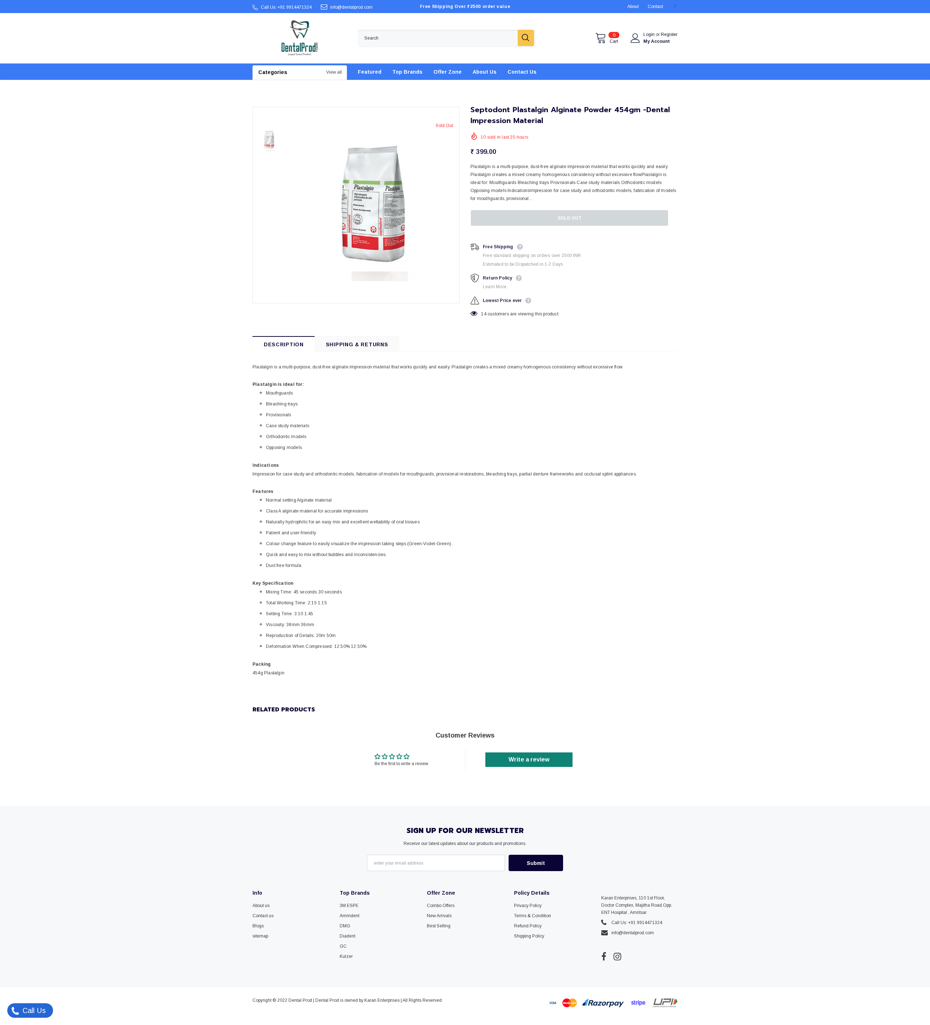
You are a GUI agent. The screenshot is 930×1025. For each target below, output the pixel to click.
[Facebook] (603, 956)
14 (483, 314)
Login (649, 34)
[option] (372, 205)
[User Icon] (635, 38)
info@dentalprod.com (351, 7)
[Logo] (299, 38)
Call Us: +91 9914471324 (286, 7)
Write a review (529, 759)
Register (669, 34)
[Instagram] (617, 956)
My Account (656, 41)
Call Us (33, 1010)
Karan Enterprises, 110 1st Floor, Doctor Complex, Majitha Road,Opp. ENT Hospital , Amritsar (636, 905)
